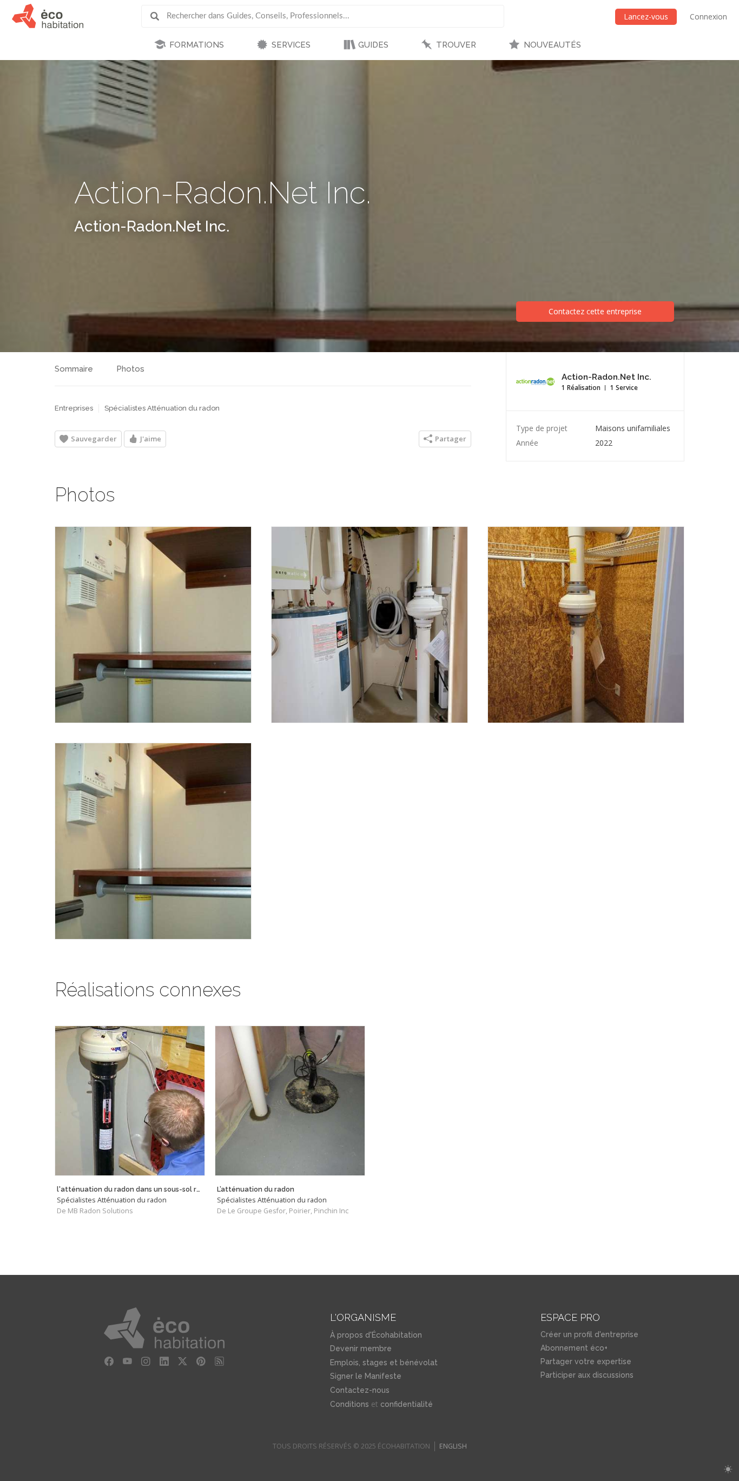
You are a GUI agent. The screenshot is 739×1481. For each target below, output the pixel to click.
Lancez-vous (646, 16)
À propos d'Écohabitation (376, 1335)
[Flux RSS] (219, 1361)
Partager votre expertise (585, 1361)
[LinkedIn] (163, 1361)
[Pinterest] (200, 1361)
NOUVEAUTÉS (552, 45)
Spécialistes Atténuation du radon (162, 408)
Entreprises (74, 408)
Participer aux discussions (587, 1375)
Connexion (708, 16)
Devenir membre (361, 1348)
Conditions (349, 1404)
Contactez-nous (360, 1390)
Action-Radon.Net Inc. (151, 226)
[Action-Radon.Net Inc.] (153, 624)
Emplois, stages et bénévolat (384, 1362)
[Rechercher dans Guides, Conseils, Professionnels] (158, 16)
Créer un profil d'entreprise (589, 1334)
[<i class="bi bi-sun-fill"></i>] (728, 1469)
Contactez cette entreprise (595, 311)
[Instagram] (145, 1361)
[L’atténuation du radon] (290, 1101)
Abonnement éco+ (574, 1348)
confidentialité (406, 1404)
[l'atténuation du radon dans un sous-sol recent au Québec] (130, 1101)
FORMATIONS (196, 45)
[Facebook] (108, 1361)
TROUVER (456, 45)
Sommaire (74, 369)
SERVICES (291, 45)
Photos (130, 369)
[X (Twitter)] (182, 1361)
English (453, 1446)
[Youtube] (127, 1361)
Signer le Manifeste (365, 1376)
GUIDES (373, 45)
